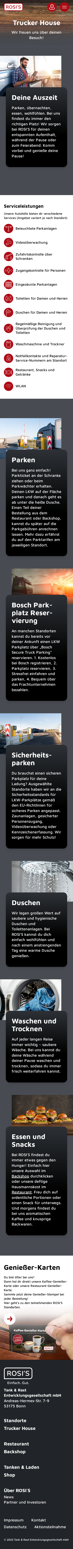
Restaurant (22, 1192)
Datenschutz (15, 1527)
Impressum (14, 1520)
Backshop (20, 1176)
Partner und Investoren (25, 1502)
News (9, 1497)
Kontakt (38, 1520)
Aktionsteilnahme (50, 1527)
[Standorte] (10, 1319)
